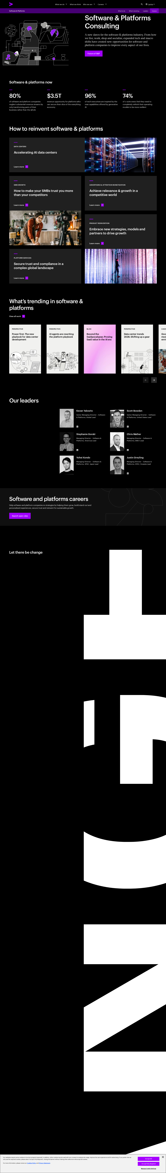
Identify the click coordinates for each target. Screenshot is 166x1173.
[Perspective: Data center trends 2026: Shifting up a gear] (137, 349)
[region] (83, 1163)
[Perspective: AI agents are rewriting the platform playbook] (62, 349)
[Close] (163, 1157)
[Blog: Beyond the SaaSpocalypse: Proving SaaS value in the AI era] (100, 349)
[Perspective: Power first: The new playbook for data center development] (25, 349)
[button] (20, 516)
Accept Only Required (149, 1163)
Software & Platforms (17, 11)
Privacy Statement (44, 1163)
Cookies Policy (31, 1163)
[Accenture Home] (16, 4)
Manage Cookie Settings (148, 1168)
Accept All (148, 1158)
